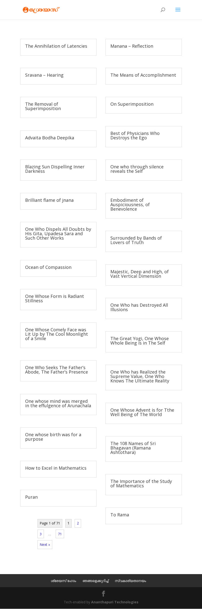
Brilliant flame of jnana (49, 200)
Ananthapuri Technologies (114, 602)
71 (60, 534)
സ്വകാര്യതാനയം (130, 580)
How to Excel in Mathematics (55, 468)
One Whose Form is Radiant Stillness (54, 298)
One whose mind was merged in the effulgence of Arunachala (58, 403)
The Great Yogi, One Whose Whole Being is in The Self (139, 340)
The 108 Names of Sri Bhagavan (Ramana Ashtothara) (133, 447)
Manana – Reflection (131, 46)
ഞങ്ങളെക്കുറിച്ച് (95, 580)
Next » (45, 544)
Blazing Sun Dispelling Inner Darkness (54, 169)
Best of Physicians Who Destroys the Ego (135, 135)
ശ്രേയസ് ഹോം (63, 580)
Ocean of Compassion (48, 267)
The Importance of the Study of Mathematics (141, 483)
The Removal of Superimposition (43, 106)
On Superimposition (131, 104)
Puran (31, 497)
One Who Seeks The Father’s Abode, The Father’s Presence (56, 369)
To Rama (119, 515)
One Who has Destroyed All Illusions (139, 307)
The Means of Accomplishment (143, 75)
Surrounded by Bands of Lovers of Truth (136, 240)
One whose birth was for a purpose (53, 437)
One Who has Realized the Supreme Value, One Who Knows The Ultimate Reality (139, 376)
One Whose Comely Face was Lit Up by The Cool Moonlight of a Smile (56, 334)
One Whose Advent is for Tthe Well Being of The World (142, 412)
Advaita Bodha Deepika (49, 138)
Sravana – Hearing (44, 75)
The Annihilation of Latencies (56, 46)
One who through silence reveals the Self (137, 169)
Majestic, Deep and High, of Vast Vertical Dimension (139, 274)
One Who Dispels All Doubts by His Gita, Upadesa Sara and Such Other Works (58, 233)
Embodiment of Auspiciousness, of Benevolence (130, 204)
